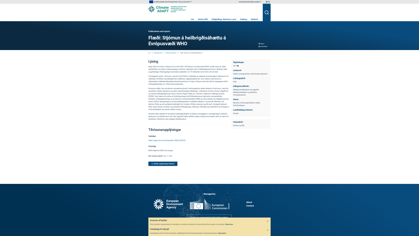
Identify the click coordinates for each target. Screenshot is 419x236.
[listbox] (170, 2)
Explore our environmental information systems (209, 217)
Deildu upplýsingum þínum (164, 164)
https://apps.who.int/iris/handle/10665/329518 (166, 140)
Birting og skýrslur (171, 53)
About (249, 202)
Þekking (243, 19)
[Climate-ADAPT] (204, 9)
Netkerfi (254, 19)
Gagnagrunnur (158, 53)
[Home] (149, 53)
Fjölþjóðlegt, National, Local (224, 19)
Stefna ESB (203, 19)
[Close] (267, 221)
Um (192, 19)
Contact (250, 205)
